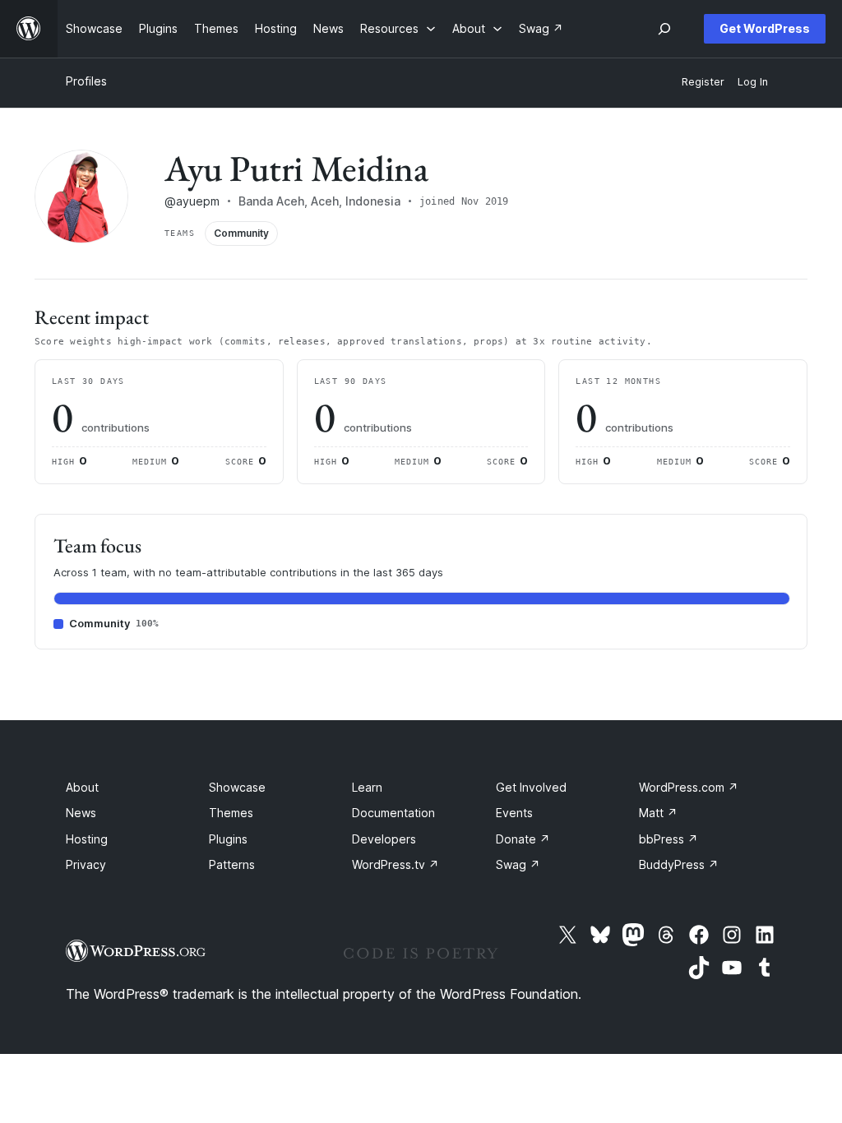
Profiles (86, 81)
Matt (658, 813)
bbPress (668, 839)
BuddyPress (679, 864)
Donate (523, 839)
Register (703, 82)
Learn (367, 787)
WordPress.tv (395, 864)
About (82, 787)
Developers (384, 839)
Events (514, 813)
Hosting (87, 839)
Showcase (237, 787)
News (81, 813)
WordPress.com (688, 787)
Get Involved (531, 787)
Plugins (228, 839)
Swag (518, 864)
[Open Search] (664, 29)
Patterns (232, 864)
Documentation (393, 813)
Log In (753, 82)
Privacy (86, 864)
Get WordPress (764, 28)
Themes (231, 813)
